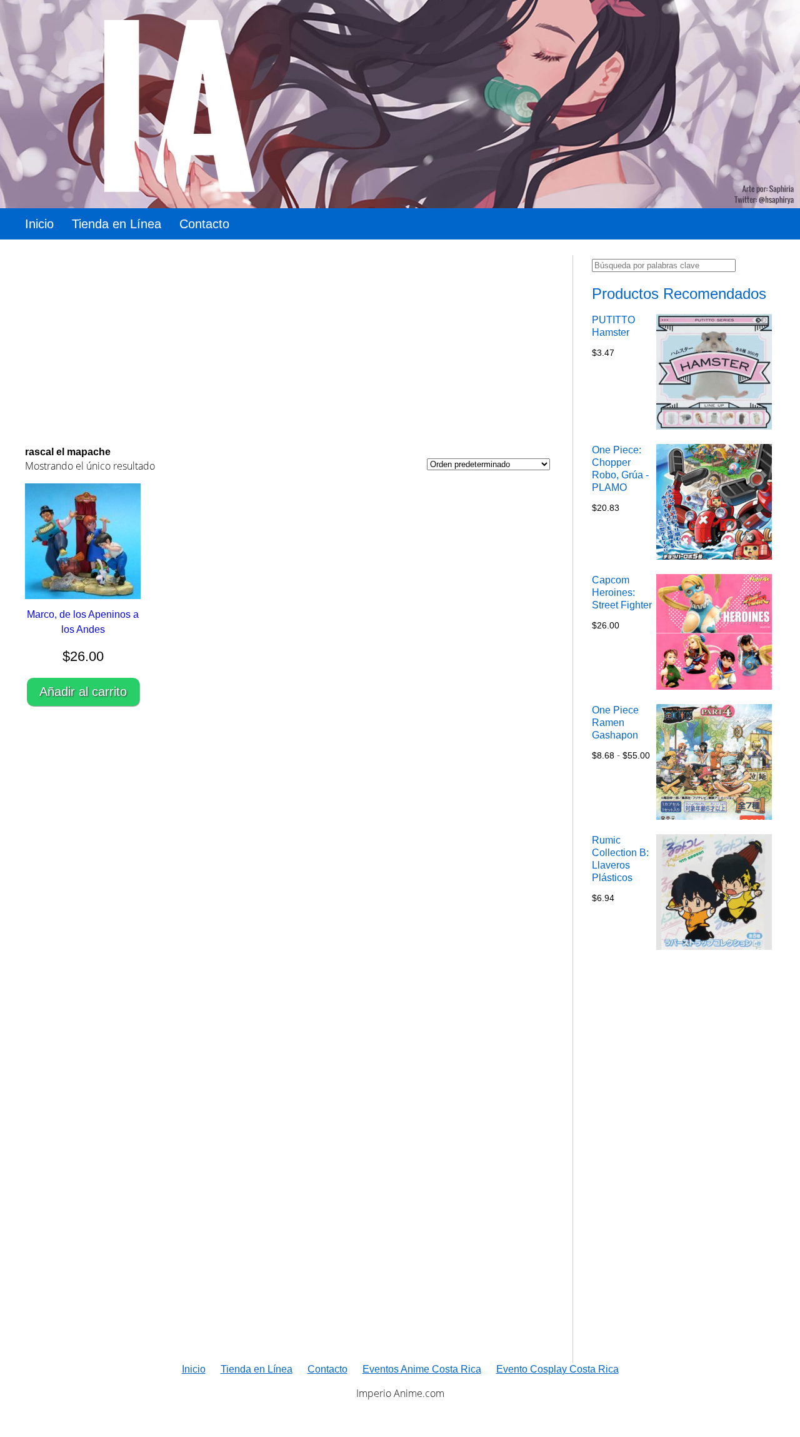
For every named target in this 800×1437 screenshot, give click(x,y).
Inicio (39, 224)
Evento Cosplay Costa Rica (557, 1369)
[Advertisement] (287, 342)
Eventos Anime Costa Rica (421, 1369)
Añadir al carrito (83, 691)
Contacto (204, 224)
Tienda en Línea (116, 224)
